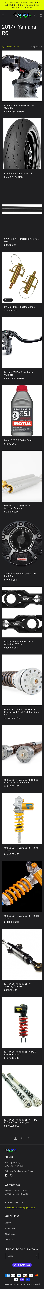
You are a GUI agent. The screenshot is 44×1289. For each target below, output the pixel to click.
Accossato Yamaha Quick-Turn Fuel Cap (20, 574)
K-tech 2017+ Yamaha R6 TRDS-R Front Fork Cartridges (21, 1121)
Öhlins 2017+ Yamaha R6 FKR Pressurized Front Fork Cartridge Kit (21, 712)
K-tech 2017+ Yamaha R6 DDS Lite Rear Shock (20, 1053)
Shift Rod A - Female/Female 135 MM (21, 240)
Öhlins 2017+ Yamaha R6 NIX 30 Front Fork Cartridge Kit (21, 781)
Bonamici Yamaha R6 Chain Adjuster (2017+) (18, 642)
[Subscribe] (36, 1256)
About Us (9, 1239)
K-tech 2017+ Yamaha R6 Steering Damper (17, 985)
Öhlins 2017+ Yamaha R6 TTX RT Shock (21, 917)
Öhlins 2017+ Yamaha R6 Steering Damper (17, 506)
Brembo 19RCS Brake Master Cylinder (19, 106)
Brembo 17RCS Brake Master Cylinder (19, 373)
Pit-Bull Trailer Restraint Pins (19, 307)
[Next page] (28, 1138)
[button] (3, 15)
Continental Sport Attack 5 (18, 173)
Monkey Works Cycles (18, 1284)
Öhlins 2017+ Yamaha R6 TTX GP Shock (21, 849)
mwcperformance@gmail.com (21, 1207)
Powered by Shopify (33, 1284)
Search (8, 1223)
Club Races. (10, 1234)
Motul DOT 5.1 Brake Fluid (18, 440)
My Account (10, 1228)
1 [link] (15, 1138)
